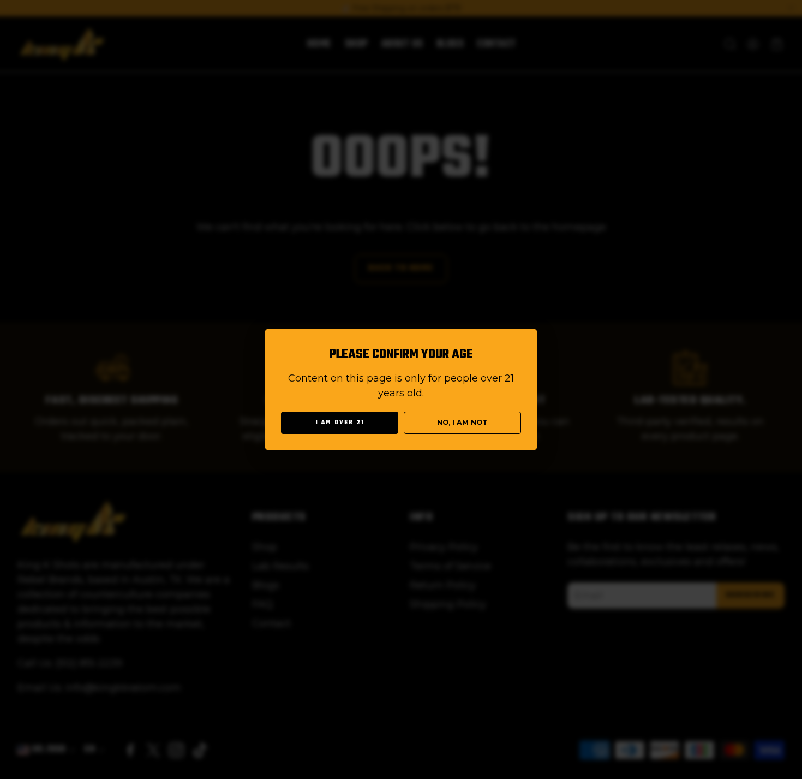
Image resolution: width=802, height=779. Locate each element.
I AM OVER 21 (339, 422)
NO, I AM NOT (462, 422)
